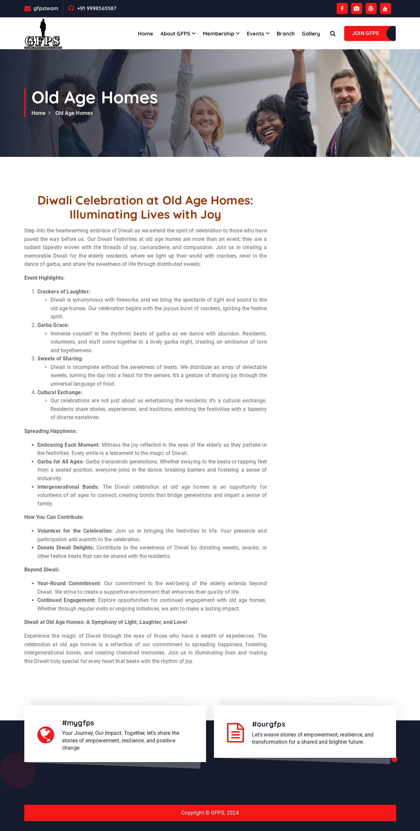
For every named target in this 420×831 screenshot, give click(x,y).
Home (145, 33)
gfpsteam (45, 8)
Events (255, 33)
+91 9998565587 (96, 8)
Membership (218, 33)
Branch (286, 33)
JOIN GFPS (365, 33)
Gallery (311, 33)
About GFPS (175, 33)
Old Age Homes (74, 113)
